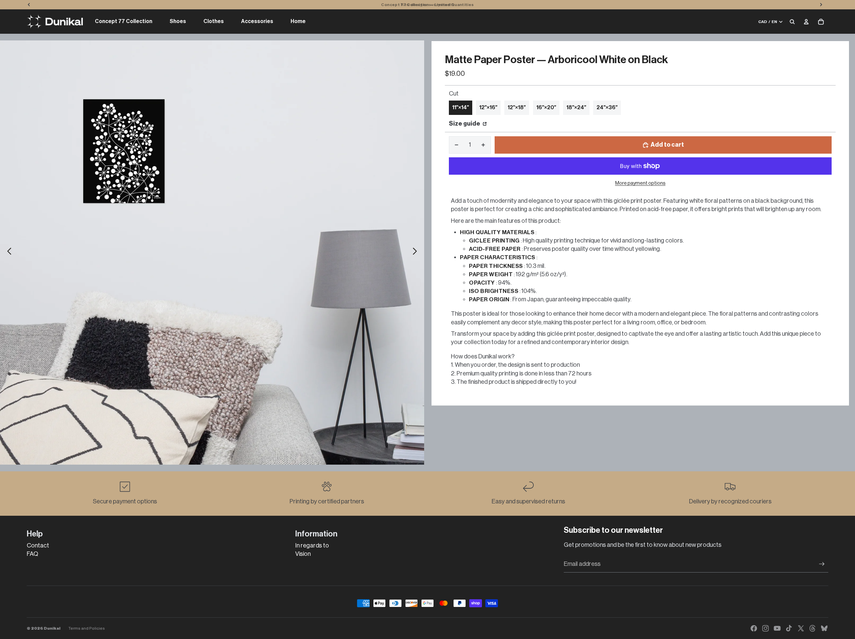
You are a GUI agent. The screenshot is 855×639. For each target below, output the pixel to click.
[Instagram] (765, 628)
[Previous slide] (7, 252)
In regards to (312, 545)
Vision (303, 554)
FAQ (32, 554)
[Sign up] (821, 564)
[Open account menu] (806, 21)
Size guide (465, 124)
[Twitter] (801, 628)
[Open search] (792, 21)
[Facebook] (754, 628)
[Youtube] (777, 628)
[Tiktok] (789, 628)
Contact (38, 545)
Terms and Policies (86, 628)
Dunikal (52, 628)
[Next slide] (416, 252)
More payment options (640, 183)
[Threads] (813, 628)
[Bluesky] (824, 628)
